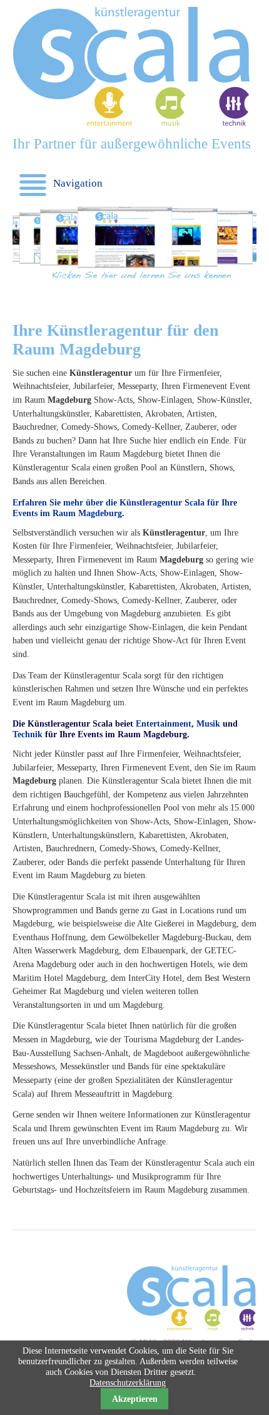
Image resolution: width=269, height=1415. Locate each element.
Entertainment (163, 723)
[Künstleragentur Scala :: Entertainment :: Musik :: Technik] (131, 123)
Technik (28, 734)
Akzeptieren (135, 1399)
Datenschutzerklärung (127, 1382)
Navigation (67, 183)
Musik (208, 723)
